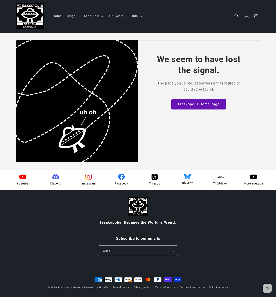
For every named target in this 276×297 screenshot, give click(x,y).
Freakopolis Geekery (70, 287)
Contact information (192, 287)
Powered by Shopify (96, 287)
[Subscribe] (173, 251)
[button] (72, 16)
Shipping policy (218, 287)
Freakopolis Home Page (198, 104)
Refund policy (121, 287)
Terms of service (165, 287)
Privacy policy (142, 287)
